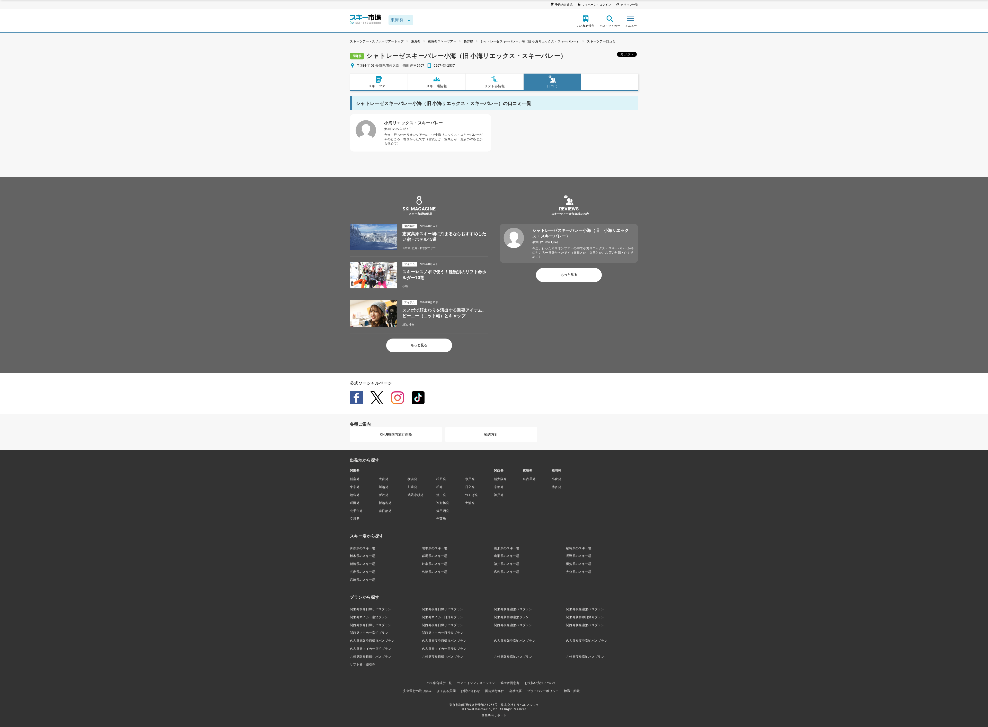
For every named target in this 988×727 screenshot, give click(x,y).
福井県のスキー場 (506, 564)
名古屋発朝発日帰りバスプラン (372, 641)
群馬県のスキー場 (434, 556)
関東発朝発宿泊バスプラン (513, 609)
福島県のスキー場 (579, 548)
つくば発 (471, 495)
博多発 (556, 487)
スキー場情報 (436, 86)
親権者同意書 (509, 683)
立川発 (354, 518)
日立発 (470, 487)
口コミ (552, 86)
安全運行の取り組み (417, 691)
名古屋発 (529, 479)
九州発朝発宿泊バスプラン (513, 657)
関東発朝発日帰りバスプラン (370, 609)
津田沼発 (442, 511)
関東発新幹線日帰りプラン (585, 617)
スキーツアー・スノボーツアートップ (377, 41)
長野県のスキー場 (579, 556)
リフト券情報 (494, 86)
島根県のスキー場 (434, 572)
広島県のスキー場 (506, 572)
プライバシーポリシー (543, 691)
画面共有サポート (494, 715)
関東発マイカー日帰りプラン (442, 617)
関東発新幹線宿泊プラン (511, 617)
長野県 (468, 41)
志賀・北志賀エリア (424, 248)
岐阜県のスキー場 (434, 564)
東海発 (416, 41)
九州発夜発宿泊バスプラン (585, 657)
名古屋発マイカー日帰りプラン (444, 649)
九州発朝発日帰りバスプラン (370, 657)
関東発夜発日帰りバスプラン (442, 609)
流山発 (441, 495)
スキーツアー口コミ (601, 41)
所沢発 (383, 495)
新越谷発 (385, 503)
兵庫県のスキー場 (362, 572)
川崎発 (412, 487)
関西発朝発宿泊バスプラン (585, 625)
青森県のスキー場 (362, 548)
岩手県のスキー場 (434, 548)
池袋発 (354, 495)
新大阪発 (500, 479)
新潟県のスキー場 (362, 564)
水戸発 (470, 479)
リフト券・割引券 (362, 664)
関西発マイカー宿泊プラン (369, 633)
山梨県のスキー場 (506, 556)
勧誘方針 (491, 434)
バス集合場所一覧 (439, 683)
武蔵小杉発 (416, 495)
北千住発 (356, 511)
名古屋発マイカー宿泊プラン (370, 649)
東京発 (354, 487)
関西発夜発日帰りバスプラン (442, 625)
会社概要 (515, 691)
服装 (405, 324)
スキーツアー (378, 86)
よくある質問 (446, 691)
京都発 (499, 487)
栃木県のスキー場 (362, 556)
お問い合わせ (470, 691)
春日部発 (385, 511)
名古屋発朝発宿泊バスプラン (514, 641)
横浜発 (412, 479)
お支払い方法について (540, 683)
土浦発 (470, 503)
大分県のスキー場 (579, 572)
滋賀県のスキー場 (579, 564)
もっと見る (419, 345)
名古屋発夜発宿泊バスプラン (586, 641)
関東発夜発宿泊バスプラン (585, 609)
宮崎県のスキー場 (362, 580)
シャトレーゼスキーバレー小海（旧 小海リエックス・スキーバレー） (530, 41)
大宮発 (383, 479)
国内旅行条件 (494, 691)
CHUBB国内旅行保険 (396, 434)
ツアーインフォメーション (476, 683)
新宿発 (354, 479)
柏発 (439, 487)
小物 (405, 286)
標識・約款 (572, 691)
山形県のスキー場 (506, 548)
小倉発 (556, 479)
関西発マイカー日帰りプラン (442, 633)
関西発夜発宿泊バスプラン (513, 625)
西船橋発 (442, 503)
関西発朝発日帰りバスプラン (370, 625)
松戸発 (441, 479)
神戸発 (499, 495)
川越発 (383, 487)
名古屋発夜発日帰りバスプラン (444, 641)
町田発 (354, 503)
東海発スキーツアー (442, 41)
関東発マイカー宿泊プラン (369, 617)
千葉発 (441, 518)
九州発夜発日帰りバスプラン (442, 657)
